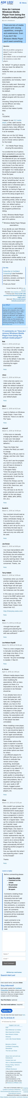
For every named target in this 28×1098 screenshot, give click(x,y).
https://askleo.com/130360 (18, 292)
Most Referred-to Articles (13, 1030)
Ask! (7, 1027)
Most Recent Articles (12, 1034)
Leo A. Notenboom (9, 20)
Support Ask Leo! (14, 1025)
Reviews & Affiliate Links (14, 1082)
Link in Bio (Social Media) (13, 1039)
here (23, 1015)
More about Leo (7, 324)
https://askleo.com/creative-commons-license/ (14, 1097)
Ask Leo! (13, 317)
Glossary (8, 1036)
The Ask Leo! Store (11, 1050)
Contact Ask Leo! (11, 1060)
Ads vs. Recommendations (14, 1062)
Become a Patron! (11, 1044)
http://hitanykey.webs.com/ (13, 611)
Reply (5, 369)
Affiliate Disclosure (11, 1069)
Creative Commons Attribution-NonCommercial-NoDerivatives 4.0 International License (11, 1091)
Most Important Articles (13, 1032)
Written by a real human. (14, 972)
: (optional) (9, 1000)
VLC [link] (16, 135)
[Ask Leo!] (8, 3)
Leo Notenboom (9, 308)
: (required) (12, 1004)
